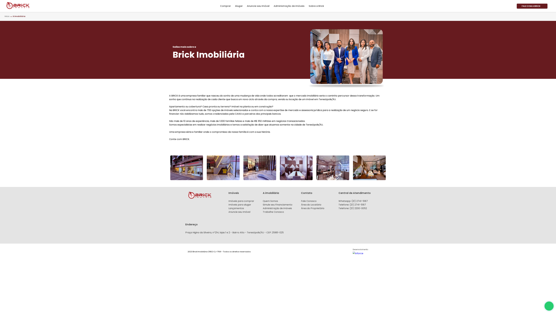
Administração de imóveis (277, 208)
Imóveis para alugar (239, 204)
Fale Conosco (309, 201)
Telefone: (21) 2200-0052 (353, 208)
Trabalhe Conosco (273, 212)
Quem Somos (270, 201)
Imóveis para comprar (241, 201)
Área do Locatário (311, 204)
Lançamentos (236, 208)
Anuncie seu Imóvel (239, 212)
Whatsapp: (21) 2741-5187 (353, 201)
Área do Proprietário (312, 208)
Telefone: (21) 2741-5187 (352, 204)
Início (7, 16)
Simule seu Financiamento (277, 204)
